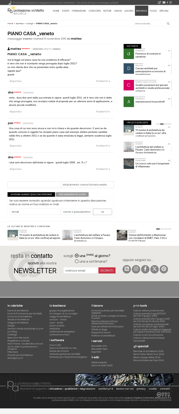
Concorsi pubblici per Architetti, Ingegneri (107, 311)
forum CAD (55, 345)
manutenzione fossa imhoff (150, 101)
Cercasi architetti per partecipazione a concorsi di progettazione (150, 71)
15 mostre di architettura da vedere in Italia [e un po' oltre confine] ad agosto (150, 133)
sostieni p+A (105, 389)
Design (11, 325)
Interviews (13, 351)
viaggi (118, 10)
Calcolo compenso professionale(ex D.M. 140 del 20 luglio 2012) (151, 325)
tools (153, 10)
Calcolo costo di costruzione (148, 334)
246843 (56, 49)
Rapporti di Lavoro (101, 332)
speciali (163, 10)
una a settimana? (93, 261)
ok (102, 212)
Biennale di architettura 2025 (148, 351)
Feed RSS (96, 351)
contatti (165, 389)
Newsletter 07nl (99, 345)
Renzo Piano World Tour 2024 (148, 354)
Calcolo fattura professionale (148, 310)
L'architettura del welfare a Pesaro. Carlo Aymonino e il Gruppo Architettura (149, 149)
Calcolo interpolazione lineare (148, 337)
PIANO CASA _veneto (24, 54)
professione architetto (26, 10)
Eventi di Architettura (18, 310)
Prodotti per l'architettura (20, 355)
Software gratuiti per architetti (64, 354)
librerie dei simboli (59, 351)
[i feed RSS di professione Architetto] (127, 269)
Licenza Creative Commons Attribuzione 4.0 (147, 397)
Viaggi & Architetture (18, 322)
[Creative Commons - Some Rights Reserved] (89, 394)
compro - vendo (58, 319)
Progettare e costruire (19, 340)
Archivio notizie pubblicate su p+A (25, 328)
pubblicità (71, 389)
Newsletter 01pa (99, 348)
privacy (141, 389)
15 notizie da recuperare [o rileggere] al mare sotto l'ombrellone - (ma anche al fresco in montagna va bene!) (65, 2)
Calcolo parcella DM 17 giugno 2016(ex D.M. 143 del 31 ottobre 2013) (151, 320)
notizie (107, 10)
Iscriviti (107, 270)
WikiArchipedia (99, 362)
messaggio (15, 38)
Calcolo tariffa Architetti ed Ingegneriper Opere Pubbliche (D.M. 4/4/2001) (152, 330)
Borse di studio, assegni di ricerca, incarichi (109, 317)
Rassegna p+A (15, 358)
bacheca (20, 14)
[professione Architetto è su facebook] (145, 269)
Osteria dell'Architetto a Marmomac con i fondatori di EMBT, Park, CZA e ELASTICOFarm (148, 238)
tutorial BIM (139, 340)
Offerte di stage (99, 329)
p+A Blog (12, 331)
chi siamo (56, 389)
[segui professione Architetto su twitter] (154, 269)
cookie (153, 389)
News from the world (18, 337)
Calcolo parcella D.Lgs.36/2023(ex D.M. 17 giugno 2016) (149, 314)
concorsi (95, 10)
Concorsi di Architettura (20, 316)
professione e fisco (59, 334)
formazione (79, 10)
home (56, 10)
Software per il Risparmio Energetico (68, 356)
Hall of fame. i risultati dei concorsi (25, 343)
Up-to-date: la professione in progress (23, 347)
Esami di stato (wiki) (101, 365)
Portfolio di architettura (103, 335)
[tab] (158, 124)
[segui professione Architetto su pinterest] (164, 269)
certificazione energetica (62, 331)
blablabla (54, 328)
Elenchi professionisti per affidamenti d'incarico (104, 322)
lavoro (129, 10)
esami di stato (57, 325)
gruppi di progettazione (61, 310)
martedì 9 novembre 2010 (49, 38)
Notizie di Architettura (18, 319)
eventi (65, 10)
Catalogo (12, 334)
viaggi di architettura (60, 316)
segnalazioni (87, 389)
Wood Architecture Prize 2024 (148, 360)
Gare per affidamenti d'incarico (107, 326)
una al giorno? (95, 255)
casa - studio (56, 322)
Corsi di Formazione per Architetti (25, 313)
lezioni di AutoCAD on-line (63, 348)
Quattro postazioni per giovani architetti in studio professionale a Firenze (152, 88)
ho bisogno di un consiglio (63, 313)
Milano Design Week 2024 (146, 357)
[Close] (2, 412)
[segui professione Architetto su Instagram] (136, 269)
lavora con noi (125, 389)
